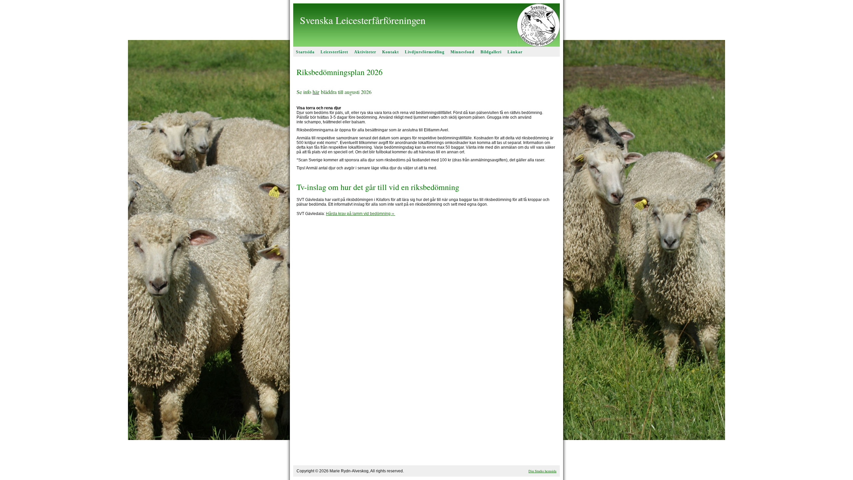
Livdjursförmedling (424, 52)
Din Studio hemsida (542, 471)
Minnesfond (462, 52)
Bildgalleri (490, 52)
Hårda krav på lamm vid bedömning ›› (360, 213)
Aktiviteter (365, 52)
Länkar (514, 52)
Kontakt (390, 52)
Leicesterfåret (334, 52)
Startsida (305, 52)
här (316, 91)
